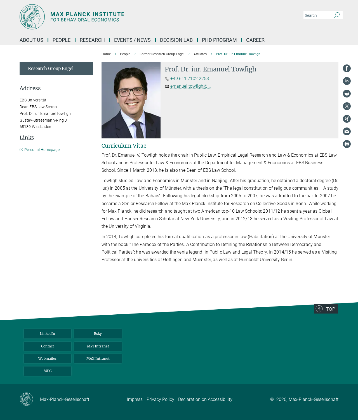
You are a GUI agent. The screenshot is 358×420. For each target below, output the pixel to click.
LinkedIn (47, 333)
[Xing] (347, 119)
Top (330, 309)
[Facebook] (347, 68)
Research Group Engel (51, 68)
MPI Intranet (98, 346)
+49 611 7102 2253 (189, 78)
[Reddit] (347, 93)
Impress (135, 399)
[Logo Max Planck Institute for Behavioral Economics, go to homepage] (124, 16)
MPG (48, 371)
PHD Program (219, 40)
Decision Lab (176, 40)
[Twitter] (347, 106)
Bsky (98, 333)
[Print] (347, 144)
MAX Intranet (98, 358)
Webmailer (47, 358)
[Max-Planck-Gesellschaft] (30, 399)
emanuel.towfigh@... (190, 86)
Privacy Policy (160, 399)
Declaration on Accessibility (205, 399)
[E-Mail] (347, 131)
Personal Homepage (42, 149)
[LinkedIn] (347, 81)
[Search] (337, 15)
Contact (47, 346)
